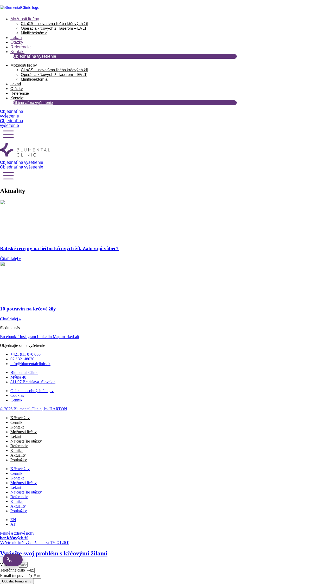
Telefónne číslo (13, 570)
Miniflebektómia (34, 33)
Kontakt (17, 51)
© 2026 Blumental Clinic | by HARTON (33, 409)
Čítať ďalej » (10, 258)
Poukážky (18, 460)
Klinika (16, 450)
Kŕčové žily (20, 418)
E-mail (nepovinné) (16, 575)
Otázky (16, 42)
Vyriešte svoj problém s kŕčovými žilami (53, 553)
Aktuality (18, 455)
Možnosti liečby (24, 19)
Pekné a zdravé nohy (17, 535)
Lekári (16, 37)
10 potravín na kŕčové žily (28, 309)
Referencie (20, 47)
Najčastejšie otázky (26, 441)
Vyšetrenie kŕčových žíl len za (34, 542)
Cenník (16, 422)
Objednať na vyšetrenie (34, 56)
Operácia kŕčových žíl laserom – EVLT (54, 28)
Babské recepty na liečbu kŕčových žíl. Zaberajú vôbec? (59, 248)
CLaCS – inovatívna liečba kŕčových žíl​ (54, 23)
